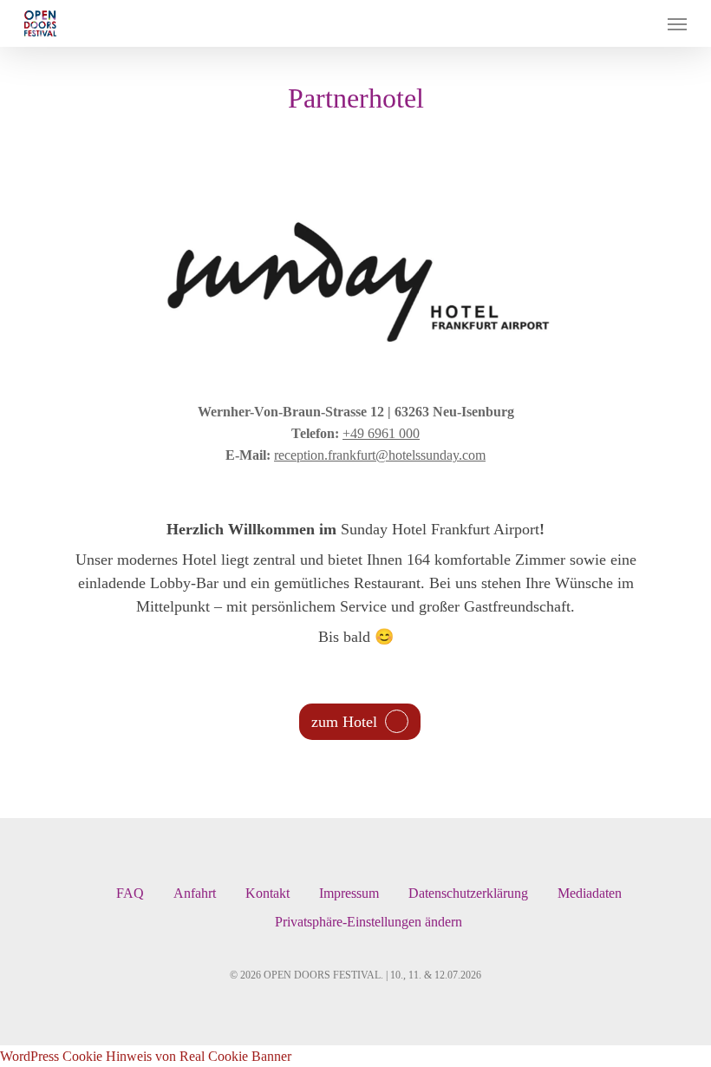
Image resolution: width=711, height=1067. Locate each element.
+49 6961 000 (381, 433)
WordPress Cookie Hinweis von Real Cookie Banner (145, 1056)
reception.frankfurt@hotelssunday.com (380, 455)
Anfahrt (194, 893)
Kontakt (267, 893)
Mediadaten (590, 893)
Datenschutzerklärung (468, 893)
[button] (677, 23)
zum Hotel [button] (344, 721)
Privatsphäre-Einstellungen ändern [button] (368, 921)
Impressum (349, 893)
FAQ (130, 893)
